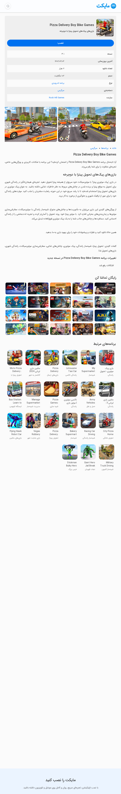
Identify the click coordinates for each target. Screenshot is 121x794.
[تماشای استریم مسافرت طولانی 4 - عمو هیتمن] (82, 303)
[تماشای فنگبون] (60, 289)
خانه (114, 148)
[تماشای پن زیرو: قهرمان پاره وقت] (16, 303)
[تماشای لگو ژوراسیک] (60, 303)
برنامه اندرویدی (58, 83)
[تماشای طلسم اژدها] (82, 289)
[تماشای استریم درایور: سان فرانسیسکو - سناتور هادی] (105, 330)
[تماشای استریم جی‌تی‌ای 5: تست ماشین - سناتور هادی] (105, 303)
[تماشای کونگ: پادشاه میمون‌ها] (38, 316)
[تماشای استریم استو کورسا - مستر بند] (105, 289)
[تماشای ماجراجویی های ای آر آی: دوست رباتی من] (105, 316)
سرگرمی (61, 90)
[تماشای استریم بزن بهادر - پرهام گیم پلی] (82, 330)
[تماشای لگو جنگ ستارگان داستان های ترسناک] (38, 303)
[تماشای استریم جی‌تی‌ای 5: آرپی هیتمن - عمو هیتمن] (60, 330)
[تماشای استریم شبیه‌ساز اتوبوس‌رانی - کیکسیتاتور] (38, 330)
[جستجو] (8, 6)
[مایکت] (106, 8)
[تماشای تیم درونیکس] (60, 316)
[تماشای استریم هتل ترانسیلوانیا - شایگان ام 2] (38, 289)
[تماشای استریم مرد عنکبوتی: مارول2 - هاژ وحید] (82, 316)
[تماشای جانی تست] (16, 330)
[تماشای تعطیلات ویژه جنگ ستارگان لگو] (16, 289)
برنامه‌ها (104, 148)
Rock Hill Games (56, 97)
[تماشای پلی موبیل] (16, 316)
